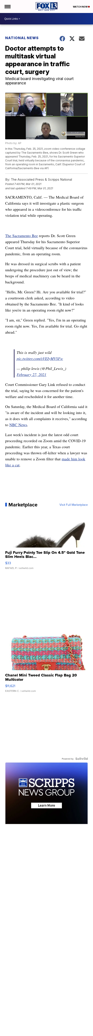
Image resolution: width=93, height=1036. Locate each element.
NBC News (18, 424)
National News (22, 38)
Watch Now (80, 6)
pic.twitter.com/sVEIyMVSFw (40, 358)
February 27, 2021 (31, 374)
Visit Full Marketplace (73, 504)
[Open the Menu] (7, 6)
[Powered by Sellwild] (81, 758)
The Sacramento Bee (21, 235)
